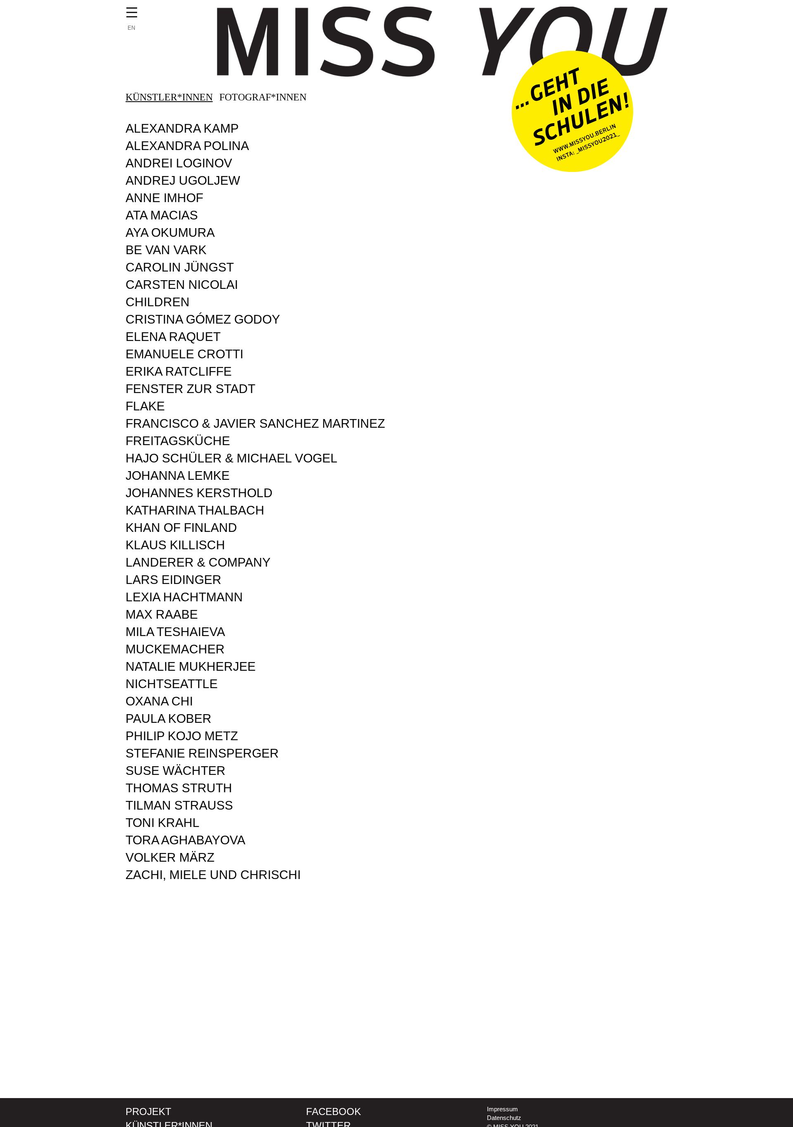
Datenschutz (504, 1117)
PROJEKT (148, 1111)
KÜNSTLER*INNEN (169, 97)
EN (131, 28)
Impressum (502, 1109)
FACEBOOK (333, 1111)
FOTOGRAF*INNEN (262, 97)
